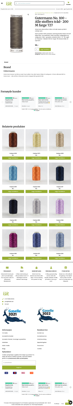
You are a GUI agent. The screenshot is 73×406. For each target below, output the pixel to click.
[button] (2, 3)
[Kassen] (68, 2)
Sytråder (40, 12)
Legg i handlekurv (45, 49)
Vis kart (7, 304)
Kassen (68, 4)
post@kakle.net (9, 301)
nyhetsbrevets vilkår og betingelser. (18, 358)
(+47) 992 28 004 (9, 299)
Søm (44, 12)
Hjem (36, 12)
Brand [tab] (6, 62)
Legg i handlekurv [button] (13, 158)
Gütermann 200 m (50, 12)
